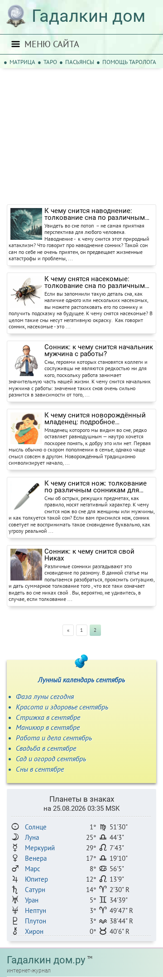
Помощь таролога (129, 62)
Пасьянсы (79, 62)
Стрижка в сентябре (48, 717)
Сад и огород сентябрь (51, 758)
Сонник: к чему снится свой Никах (89, 555)
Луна (32, 837)
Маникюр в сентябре (48, 727)
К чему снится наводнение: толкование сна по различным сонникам (94, 214)
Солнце (36, 827)
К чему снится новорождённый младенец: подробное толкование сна (95, 419)
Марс (32, 868)
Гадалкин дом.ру (46, 960)
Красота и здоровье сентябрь (62, 706)
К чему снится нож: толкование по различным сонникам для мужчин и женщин (95, 487)
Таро (50, 62)
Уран (31, 900)
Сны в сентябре (40, 769)
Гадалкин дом (88, 16)
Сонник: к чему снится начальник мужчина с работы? (98, 350)
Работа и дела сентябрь (54, 737)
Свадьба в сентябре (46, 748)
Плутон (35, 921)
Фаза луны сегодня (45, 696)
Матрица (22, 62)
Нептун (35, 910)
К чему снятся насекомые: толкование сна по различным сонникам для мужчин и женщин (97, 282)
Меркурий (40, 847)
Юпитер (36, 879)
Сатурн (35, 889)
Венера (36, 858)
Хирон (34, 931)
